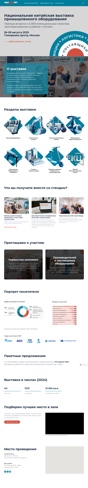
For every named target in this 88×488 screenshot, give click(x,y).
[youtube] (10, 472)
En (83, 3)
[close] (87, 364)
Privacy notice (84, 364)
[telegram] (5, 472)
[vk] (8, 472)
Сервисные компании (23, 259)
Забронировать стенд (46, 3)
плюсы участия (59, 3)
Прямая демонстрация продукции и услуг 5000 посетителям (13, 217)
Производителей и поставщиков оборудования (64, 260)
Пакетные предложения (31, 3)
